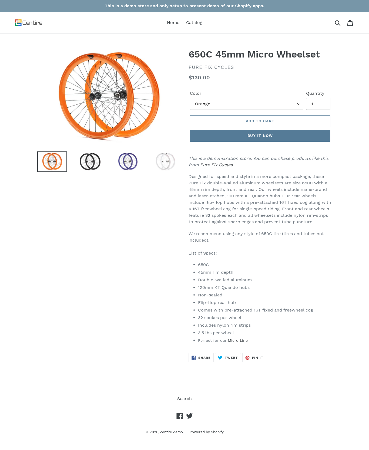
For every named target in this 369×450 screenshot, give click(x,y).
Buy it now (260, 135)
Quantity (315, 93)
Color (196, 93)
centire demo (171, 432)
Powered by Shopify (207, 432)
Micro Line (238, 340)
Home (173, 22)
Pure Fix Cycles (216, 164)
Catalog (194, 22)
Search (184, 398)
